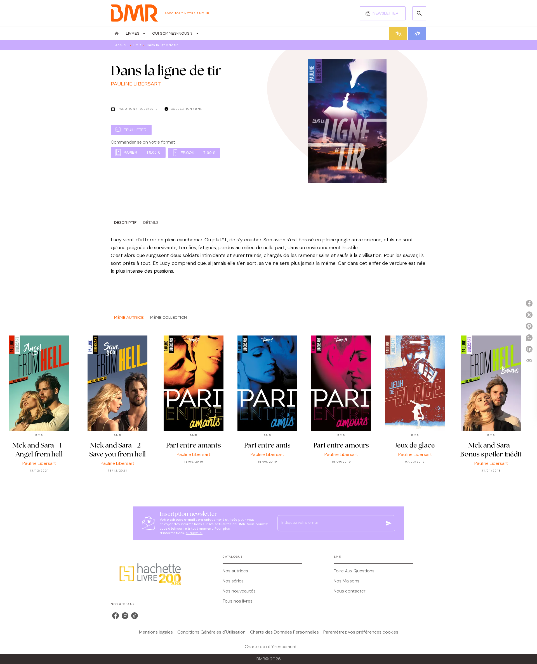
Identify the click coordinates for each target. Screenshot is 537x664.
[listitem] (115, 615)
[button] (383, 13)
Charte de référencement (271, 646)
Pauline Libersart (136, 84)
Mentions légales (156, 632)
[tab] (117, 33)
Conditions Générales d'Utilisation (211, 632)
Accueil (121, 45)
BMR (137, 45)
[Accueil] (134, 13)
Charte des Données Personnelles (284, 632)
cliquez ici (194, 533)
